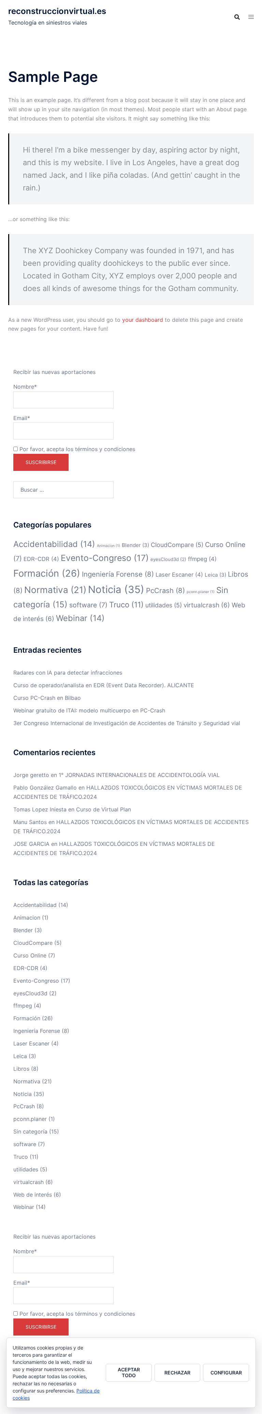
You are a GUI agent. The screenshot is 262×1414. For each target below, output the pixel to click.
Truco (126, 604)
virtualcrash (207, 605)
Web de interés (32, 1194)
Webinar (80, 618)
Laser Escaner (179, 574)
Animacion (108, 546)
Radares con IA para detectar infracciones (67, 672)
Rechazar (177, 1372)
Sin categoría (30, 1131)
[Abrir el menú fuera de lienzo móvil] (251, 16)
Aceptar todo (129, 1372)
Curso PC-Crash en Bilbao (47, 697)
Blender (135, 545)
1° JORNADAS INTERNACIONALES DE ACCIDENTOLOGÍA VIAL (139, 774)
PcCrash (165, 590)
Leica (215, 575)
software (88, 605)
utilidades (163, 605)
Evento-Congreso (105, 558)
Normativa (55, 590)
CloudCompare (177, 544)
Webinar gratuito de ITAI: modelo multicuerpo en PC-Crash (89, 710)
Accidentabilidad (54, 544)
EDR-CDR (41, 559)
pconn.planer (201, 592)
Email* (21, 418)
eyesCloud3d (168, 559)
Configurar (226, 1372)
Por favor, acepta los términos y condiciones (76, 449)
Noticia (116, 589)
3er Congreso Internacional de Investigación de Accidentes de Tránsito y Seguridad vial (126, 723)
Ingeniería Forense (118, 574)
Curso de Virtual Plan (103, 809)
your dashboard (142, 319)
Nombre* (25, 386)
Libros (21, 1068)
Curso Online (29, 955)
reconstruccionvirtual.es (57, 11)
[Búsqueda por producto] (237, 17)
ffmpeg (202, 559)
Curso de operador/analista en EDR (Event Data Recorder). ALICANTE (103, 685)
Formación (46, 573)
